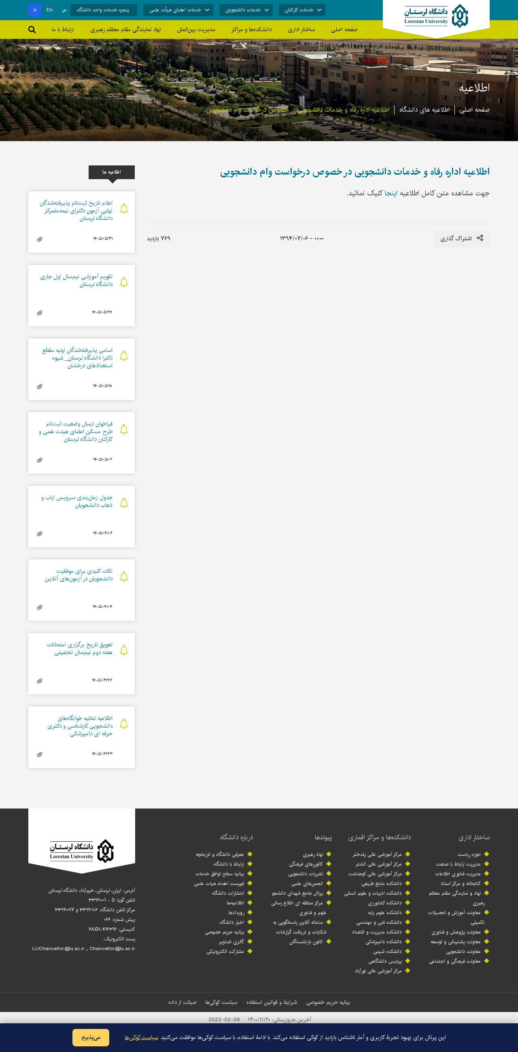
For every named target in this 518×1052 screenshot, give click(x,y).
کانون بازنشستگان (306, 942)
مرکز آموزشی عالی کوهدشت (375, 874)
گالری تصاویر (231, 942)
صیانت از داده (182, 1002)
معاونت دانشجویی (463, 951)
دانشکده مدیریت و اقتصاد (377, 932)
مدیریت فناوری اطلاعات (458, 874)
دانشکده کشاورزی (385, 903)
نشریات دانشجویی (305, 874)
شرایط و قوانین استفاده (271, 1002)
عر (64, 10)
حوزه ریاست (469, 854)
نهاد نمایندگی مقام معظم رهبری (125, 29)
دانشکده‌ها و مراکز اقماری (379, 837)
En (50, 10)
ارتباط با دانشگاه (229, 864)
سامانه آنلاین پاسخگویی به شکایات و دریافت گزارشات (300, 927)
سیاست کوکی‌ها (221, 1002)
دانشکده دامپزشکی (383, 942)
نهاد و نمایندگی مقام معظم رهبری (456, 898)
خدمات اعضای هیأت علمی (175, 10)
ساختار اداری (474, 837)
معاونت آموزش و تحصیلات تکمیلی (456, 917)
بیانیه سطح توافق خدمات (219, 874)
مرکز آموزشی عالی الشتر (379, 864)
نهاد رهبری (313, 854)
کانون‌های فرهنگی (306, 864)
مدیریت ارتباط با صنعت (458, 864)
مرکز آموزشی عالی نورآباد (378, 971)
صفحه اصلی (344, 29)
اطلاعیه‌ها (235, 903)
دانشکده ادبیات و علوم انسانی (373, 893)
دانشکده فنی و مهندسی (379, 922)
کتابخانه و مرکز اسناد (461, 883)
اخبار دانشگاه (232, 922)
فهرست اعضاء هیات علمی (219, 883)
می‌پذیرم (90, 1037)
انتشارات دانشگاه (228, 893)
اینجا (390, 193)
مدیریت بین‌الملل (196, 29)
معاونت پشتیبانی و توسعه (456, 942)
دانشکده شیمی (387, 951)
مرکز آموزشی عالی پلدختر (377, 854)
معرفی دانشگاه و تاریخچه (220, 854)
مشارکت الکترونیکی (225, 951)
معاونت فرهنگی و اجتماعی (455, 961)
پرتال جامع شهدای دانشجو (297, 893)
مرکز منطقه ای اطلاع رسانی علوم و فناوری (299, 908)
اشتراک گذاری (456, 238)
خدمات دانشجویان (243, 10)
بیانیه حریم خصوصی (224, 932)
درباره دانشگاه (236, 837)
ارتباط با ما (63, 29)
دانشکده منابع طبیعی (381, 883)
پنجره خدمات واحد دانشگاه (103, 10)
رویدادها (236, 913)
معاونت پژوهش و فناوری (456, 932)
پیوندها (323, 837)
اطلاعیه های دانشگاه (424, 109)
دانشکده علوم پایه (385, 913)
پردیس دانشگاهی (385, 961)
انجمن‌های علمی (307, 883)
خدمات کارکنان (299, 10)
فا (34, 10)
